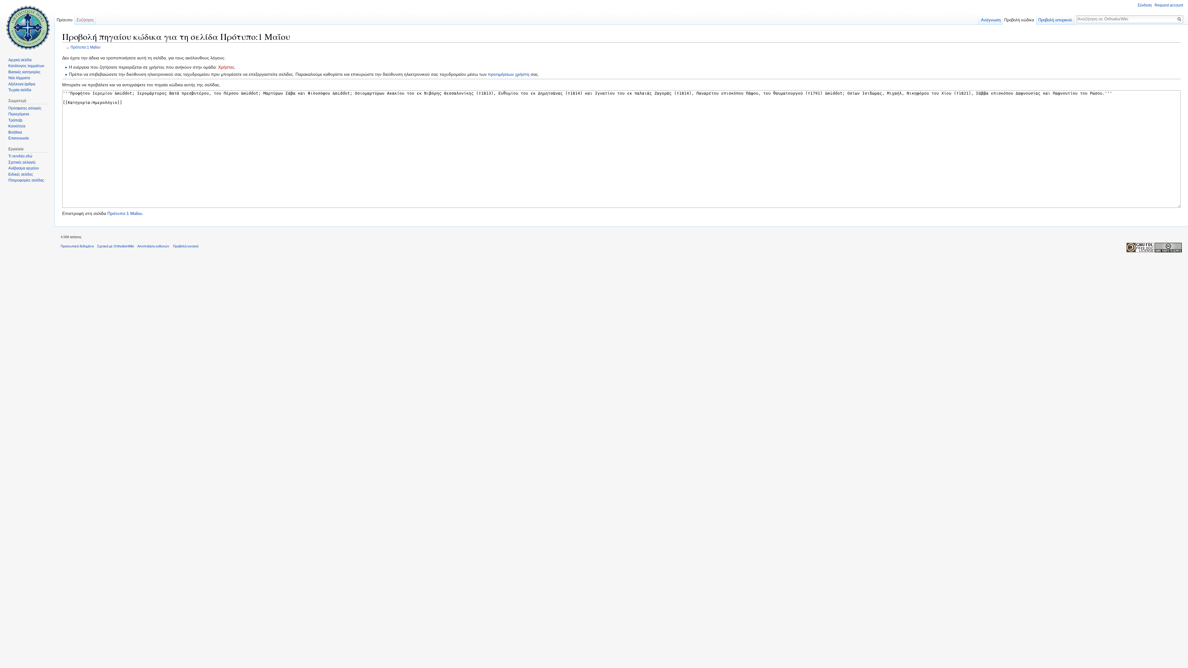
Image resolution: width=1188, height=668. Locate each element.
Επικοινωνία (18, 138)
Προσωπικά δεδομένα (77, 246)
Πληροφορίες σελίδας (26, 180)
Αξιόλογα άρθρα (21, 84)
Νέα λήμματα (19, 78)
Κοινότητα (16, 126)
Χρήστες (226, 67)
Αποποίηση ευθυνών (153, 246)
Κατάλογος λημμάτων (26, 66)
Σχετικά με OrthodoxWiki (115, 246)
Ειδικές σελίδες (20, 174)
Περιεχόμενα (18, 114)
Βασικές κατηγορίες (24, 72)
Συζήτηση (84, 20)
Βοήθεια (15, 132)
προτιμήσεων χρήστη (508, 74)
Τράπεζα (15, 120)
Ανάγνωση (991, 20)
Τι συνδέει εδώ (20, 156)
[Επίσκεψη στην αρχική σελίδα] (27, 24)
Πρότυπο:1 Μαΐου (86, 47)
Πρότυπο (64, 20)
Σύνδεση (1145, 5)
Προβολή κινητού (186, 246)
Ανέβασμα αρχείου (23, 168)
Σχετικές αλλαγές (22, 162)
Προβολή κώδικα (1019, 20)
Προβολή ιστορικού (1055, 20)
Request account (1169, 5)
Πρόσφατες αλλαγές (24, 108)
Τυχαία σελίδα (19, 90)
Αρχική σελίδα (20, 60)
